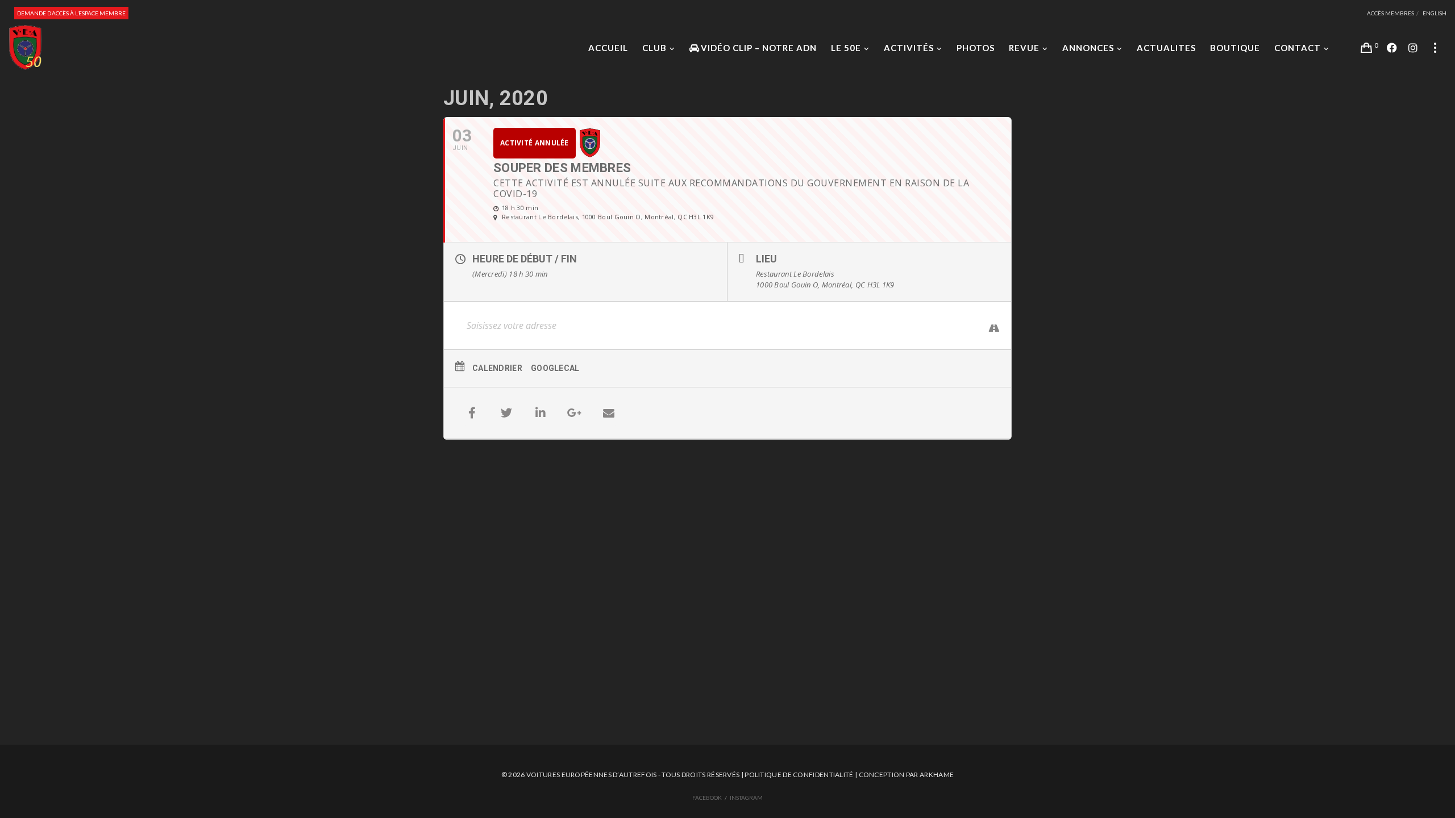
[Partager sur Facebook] (472, 413)
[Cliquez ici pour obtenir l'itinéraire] (988, 327)
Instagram (746, 797)
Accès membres (1390, 13)
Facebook (707, 797)
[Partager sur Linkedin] (540, 413)
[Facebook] (1392, 47)
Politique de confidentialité (799, 774)
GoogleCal (555, 368)
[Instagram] (1413, 47)
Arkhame (937, 774)
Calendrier (497, 368)
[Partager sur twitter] (506, 413)
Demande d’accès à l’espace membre (71, 13)
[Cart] (1366, 47)
